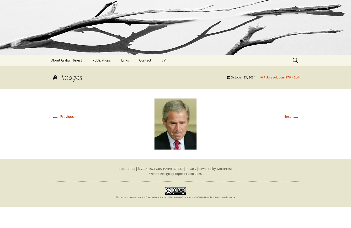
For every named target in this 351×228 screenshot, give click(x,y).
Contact (145, 60)
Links (125, 60)
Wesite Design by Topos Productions (175, 173)
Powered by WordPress (215, 168)
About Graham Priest (66, 60)
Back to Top (127, 168)
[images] (175, 123)
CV (164, 60)
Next (291, 116)
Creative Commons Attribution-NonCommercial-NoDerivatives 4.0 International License (190, 197)
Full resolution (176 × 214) (282, 77)
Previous (62, 116)
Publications (101, 60)
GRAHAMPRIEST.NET (170, 168)
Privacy (191, 168)
